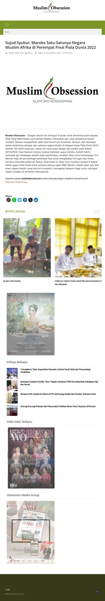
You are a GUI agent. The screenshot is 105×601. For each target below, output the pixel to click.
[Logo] (51, 7)
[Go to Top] (97, 591)
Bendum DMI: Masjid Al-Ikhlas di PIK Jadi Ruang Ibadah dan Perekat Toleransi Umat (58, 394)
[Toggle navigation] (7, 24)
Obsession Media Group (16, 182)
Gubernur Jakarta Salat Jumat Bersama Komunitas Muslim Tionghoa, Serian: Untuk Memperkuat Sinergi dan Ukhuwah (51, 282)
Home (7, 590)
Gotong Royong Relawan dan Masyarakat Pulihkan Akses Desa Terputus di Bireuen (58, 406)
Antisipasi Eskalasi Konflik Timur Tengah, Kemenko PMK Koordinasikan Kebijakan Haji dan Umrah (59, 383)
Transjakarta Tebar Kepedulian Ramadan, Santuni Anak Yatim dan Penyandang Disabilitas (55, 370)
